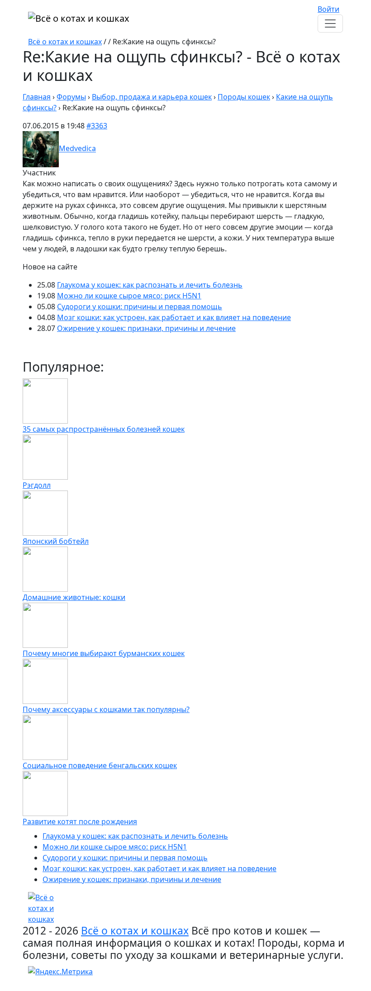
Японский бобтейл (56, 541)
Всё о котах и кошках (65, 42)
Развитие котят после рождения (80, 821)
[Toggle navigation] (330, 23)
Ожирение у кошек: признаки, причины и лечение (146, 328)
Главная (37, 97)
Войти (328, 9)
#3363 (96, 126)
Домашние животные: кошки (74, 597)
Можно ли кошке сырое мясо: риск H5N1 (129, 296)
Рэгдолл (37, 485)
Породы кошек (244, 97)
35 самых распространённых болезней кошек (104, 429)
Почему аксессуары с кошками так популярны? (106, 709)
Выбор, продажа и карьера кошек (152, 97)
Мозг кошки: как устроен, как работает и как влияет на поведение (174, 317)
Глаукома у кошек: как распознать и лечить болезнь (150, 285)
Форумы (71, 97)
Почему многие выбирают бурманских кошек (104, 653)
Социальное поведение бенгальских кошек (100, 765)
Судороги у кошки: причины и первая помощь (139, 306)
